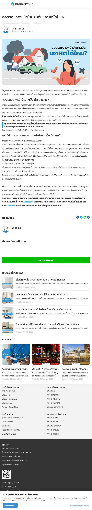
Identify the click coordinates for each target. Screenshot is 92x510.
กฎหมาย (37, 21)
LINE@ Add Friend (46, 260)
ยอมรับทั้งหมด (10, 505)
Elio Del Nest (7, 425)
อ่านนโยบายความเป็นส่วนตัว (79, 505)
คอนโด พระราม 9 (53, 398)
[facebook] (77, 217)
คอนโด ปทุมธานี (53, 433)
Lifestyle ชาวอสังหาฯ (11, 21)
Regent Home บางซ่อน (11, 429)
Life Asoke (6, 394)
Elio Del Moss (7, 421)
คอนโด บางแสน (53, 417)
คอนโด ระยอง (52, 421)
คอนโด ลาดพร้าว (53, 402)
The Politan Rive (8, 390)
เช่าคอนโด (51, 390)
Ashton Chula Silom (10, 406)
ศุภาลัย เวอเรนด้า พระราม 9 (12, 417)
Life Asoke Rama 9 (9, 398)
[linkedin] (88, 217)
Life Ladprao (7, 402)
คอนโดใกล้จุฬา (53, 394)
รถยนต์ (26, 21)
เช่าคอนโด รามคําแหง (55, 406)
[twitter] (81, 217)
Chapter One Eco (9, 433)
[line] (84, 217)
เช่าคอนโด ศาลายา (54, 425)
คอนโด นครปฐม (53, 429)
